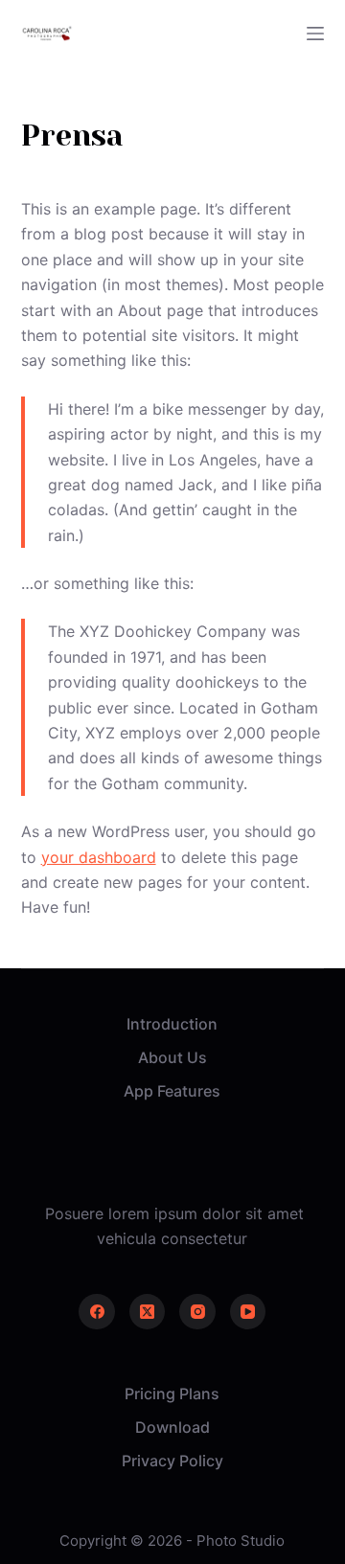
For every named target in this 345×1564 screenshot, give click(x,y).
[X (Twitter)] (147, 1312)
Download (172, 1427)
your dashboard (98, 857)
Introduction (172, 1023)
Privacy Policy (172, 1460)
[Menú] (315, 33)
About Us (172, 1057)
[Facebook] (97, 1312)
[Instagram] (197, 1312)
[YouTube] (248, 1312)
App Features (172, 1090)
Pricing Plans (172, 1393)
